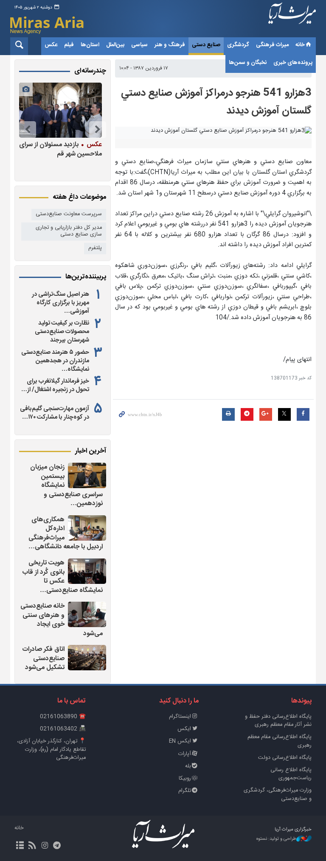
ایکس (184, 729)
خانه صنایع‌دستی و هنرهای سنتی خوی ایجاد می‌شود (61, 620)
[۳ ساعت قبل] (87, 657)
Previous (97, 129)
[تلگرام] (57, 846)
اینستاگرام (180, 716)
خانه (300, 45)
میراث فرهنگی (272, 45)
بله (188, 766)
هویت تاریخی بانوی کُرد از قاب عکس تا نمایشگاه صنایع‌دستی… (62, 577)
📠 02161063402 (63, 729)
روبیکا (185, 778)
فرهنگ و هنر (170, 45)
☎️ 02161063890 (63, 716)
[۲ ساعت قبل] (87, 528)
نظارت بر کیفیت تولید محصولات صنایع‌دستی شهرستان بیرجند (62, 331)
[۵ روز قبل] (60, 110)
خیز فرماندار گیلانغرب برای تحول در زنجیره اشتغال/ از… (55, 385)
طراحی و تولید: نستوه (276, 839)
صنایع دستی (206, 45)
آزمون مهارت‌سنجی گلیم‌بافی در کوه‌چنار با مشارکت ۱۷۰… (54, 413)
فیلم (69, 45)
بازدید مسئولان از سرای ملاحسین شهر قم (60, 148)
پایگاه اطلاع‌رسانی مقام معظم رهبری (279, 741)
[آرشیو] (19, 846)
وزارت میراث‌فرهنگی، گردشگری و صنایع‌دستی (278, 794)
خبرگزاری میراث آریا (292, 20)
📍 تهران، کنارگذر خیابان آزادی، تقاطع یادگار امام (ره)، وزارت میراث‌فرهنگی (51, 749)
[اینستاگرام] (44, 846)
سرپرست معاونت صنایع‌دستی (69, 214)
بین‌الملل (115, 45)
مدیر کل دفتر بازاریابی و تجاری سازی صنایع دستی (69, 231)
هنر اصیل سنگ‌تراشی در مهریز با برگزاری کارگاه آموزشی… (60, 303)
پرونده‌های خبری (292, 62)
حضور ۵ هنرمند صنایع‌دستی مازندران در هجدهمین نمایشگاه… (55, 361)
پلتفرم (95, 248)
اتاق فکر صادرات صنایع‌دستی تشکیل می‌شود (43, 658)
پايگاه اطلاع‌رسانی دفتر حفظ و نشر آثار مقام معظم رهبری (278, 720)
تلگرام (184, 790)
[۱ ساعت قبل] (87, 475)
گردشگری (238, 45)
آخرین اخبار (90, 451)
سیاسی (139, 45)
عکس (51, 45)
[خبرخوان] (32, 846)
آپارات (184, 754)
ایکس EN (180, 741)
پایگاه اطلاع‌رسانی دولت (285, 757)
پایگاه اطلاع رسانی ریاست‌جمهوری (291, 774)
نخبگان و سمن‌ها (248, 62)
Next (27, 129)
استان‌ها (90, 45)
